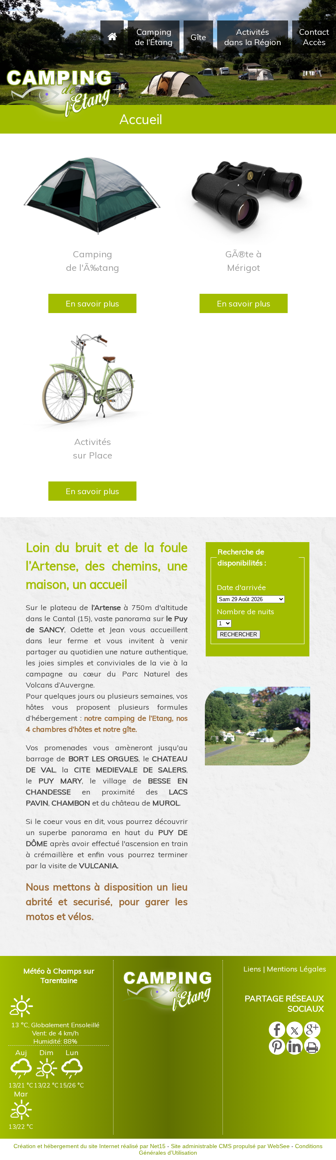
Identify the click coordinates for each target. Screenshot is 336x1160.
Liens (252, 969)
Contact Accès (314, 37)
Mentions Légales (296, 969)
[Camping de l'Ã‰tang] (92, 193)
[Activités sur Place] (92, 381)
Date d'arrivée (241, 587)
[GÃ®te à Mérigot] (243, 193)
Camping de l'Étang (154, 37)
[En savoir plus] (92, 303)
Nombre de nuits (245, 611)
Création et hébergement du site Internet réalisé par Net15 (90, 1146)
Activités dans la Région (252, 37)
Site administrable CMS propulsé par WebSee (230, 1146)
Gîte (198, 37)
